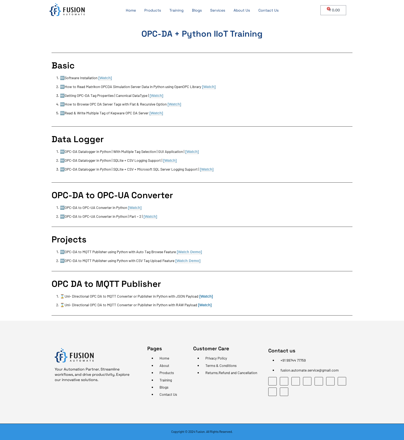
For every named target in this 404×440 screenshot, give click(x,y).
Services (217, 10)
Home (131, 10)
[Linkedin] (284, 381)
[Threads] (272, 392)
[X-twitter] (342, 381)
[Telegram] (295, 381)
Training (176, 10)
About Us (242, 10)
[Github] (330, 381)
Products (152, 10)
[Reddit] (284, 392)
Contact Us (268, 10)
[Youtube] (319, 381)
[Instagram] (307, 381)
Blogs (197, 10)
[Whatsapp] (272, 381)
